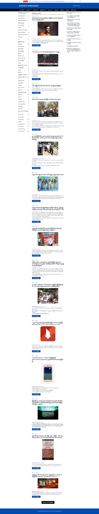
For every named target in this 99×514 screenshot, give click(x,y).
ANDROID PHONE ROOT (22, 20)
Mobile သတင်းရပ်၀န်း (21, 32)
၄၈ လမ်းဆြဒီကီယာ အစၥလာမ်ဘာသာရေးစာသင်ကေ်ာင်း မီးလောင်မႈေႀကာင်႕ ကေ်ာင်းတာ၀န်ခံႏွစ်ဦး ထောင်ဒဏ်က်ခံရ (47, 137)
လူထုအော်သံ (56, 9)
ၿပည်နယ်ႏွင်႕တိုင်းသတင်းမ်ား (22, 77)
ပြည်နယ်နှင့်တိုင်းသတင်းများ (22, 65)
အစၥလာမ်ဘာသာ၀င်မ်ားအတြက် (23, 112)
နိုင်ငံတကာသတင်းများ (21, 58)
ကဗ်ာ (19, 39)
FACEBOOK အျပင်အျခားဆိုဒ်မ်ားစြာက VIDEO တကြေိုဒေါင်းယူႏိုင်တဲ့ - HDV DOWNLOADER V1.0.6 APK (47, 323)
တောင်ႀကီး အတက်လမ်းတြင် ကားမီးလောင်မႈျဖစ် (46, 99)
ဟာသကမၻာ (20, 108)
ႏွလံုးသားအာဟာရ (21, 128)
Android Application (21, 15)
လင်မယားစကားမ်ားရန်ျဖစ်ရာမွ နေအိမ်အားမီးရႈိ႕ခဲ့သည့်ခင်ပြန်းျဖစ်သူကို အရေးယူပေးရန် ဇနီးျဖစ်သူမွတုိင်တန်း (48, 208)
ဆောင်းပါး (19, 121)
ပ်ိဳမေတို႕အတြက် (21, 67)
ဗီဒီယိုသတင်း (20, 72)
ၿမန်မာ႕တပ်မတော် (21, 80)
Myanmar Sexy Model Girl (22, 34)
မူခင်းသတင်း (20, 89)
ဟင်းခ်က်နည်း (20, 106)
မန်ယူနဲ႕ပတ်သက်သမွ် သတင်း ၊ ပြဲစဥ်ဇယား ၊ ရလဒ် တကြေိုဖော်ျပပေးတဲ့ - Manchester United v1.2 (47, 475)
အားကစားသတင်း (21, 114)
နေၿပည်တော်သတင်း (21, 124)
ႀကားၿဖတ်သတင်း (21, 101)
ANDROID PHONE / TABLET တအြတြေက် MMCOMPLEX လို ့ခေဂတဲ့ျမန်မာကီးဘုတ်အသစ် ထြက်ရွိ (47, 359)
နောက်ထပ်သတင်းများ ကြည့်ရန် (48, 502)
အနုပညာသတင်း (35, 9)
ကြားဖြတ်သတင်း (43, 9)
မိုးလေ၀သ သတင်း (21, 87)
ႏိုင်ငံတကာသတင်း (21, 131)
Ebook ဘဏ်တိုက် (21, 25)
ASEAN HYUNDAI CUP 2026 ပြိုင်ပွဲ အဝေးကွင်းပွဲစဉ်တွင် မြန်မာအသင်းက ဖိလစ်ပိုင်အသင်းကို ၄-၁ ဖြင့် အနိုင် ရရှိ (45, 1)
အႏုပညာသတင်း (21, 119)
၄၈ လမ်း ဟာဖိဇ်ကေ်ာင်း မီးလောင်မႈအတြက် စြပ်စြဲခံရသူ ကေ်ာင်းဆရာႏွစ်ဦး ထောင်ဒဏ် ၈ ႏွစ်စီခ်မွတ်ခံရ (47, 285)
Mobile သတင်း (73, 9)
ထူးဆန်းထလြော (20, 48)
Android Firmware (21, 18)
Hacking (19, 27)
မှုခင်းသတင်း (50, 9)
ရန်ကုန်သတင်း (28, 9)
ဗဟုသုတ (19, 69)
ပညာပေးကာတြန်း (21, 60)
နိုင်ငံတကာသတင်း (21, 55)
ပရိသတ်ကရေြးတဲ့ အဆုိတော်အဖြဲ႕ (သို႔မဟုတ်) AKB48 (48, 174)
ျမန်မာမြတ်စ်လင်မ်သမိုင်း (22, 92)
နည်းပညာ (67, 9)
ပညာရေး (19, 62)
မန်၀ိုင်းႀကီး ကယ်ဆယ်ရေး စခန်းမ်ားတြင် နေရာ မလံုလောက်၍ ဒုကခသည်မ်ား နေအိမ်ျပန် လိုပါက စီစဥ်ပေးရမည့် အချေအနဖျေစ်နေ (48, 263)
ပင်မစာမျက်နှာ (22, 9)
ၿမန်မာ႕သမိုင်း (20, 82)
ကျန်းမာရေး (62, 9)
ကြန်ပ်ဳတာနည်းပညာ (21, 41)
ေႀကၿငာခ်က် (20, 126)
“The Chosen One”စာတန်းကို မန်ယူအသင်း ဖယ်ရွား (46, 52)
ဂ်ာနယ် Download (21, 46)
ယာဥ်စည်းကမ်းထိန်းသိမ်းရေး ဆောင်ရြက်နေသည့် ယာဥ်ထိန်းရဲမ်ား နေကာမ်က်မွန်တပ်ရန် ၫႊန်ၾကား (47, 229)
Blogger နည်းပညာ (21, 22)
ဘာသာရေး (20, 85)
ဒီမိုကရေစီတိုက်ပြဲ (21, 51)
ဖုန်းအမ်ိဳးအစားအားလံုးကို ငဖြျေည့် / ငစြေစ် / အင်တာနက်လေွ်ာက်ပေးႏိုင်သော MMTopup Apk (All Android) (47, 436)
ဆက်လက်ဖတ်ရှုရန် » (36, 45)
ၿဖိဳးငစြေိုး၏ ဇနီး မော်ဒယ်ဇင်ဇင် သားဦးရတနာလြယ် (46, 85)
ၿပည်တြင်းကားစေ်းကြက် (22, 74)
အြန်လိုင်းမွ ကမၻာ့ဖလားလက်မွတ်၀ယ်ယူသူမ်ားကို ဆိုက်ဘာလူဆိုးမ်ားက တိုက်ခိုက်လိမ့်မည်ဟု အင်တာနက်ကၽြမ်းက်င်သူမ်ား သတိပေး (47, 402)
